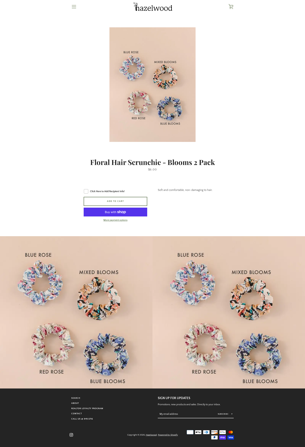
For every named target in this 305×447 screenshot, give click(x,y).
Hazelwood (151, 435)
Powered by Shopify (168, 435)
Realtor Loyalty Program (87, 408)
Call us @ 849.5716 (82, 419)
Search (75, 398)
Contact (76, 413)
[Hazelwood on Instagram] (71, 434)
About (75, 403)
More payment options (115, 220)
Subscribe (223, 414)
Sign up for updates (174, 398)
